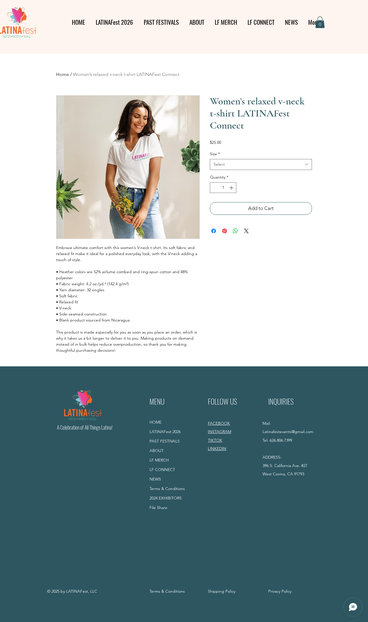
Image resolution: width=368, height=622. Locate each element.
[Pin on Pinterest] (224, 230)
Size (215, 153)
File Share (158, 507)
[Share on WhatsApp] (235, 230)
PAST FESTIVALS (165, 441)
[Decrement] (214, 188)
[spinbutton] (223, 188)
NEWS (155, 479)
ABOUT (157, 450)
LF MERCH (159, 460)
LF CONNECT (162, 469)
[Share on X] (246, 230)
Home (62, 74)
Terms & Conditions (167, 488)
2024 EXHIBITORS (166, 498)
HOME (156, 422)
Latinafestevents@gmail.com (287, 431)
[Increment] (231, 188)
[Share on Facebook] (213, 230)
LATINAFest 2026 (165, 431)
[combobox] (261, 164)
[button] (320, 22)
